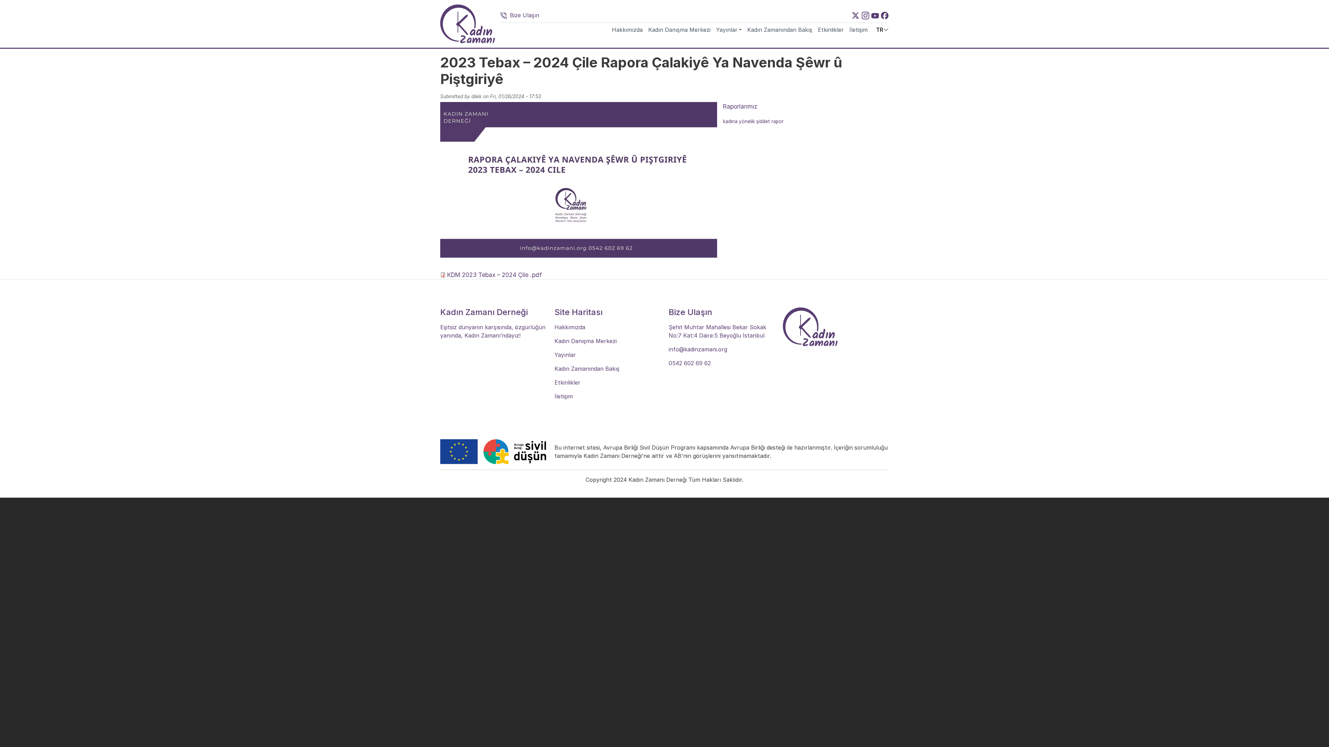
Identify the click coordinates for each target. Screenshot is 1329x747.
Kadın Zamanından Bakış (779, 29)
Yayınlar (727, 29)
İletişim (858, 29)
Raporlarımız (740, 106)
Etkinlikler (831, 29)
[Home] (467, 24)
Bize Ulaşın (524, 15)
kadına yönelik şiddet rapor (753, 121)
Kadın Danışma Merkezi (679, 29)
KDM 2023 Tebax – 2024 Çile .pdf (494, 274)
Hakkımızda (627, 29)
